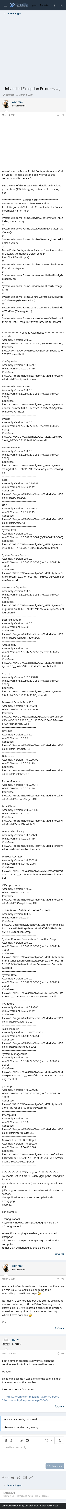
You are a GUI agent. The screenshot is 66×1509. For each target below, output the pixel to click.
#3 (62, 1353)
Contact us (8, 1495)
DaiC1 (16, 1340)
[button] (5, 1440)
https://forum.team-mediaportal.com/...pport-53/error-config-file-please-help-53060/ (30, 1398)
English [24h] (9, 1492)
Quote (60, 1253)
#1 (62, 115)
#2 (62, 1278)
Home (45, 1495)
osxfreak (10, 94)
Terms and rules (25, 1495)
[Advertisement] (33, 51)
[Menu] (5, 5)
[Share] (58, 115)
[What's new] (54, 5)
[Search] (61, 5)
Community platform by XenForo (30, 1505)
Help (37, 1495)
